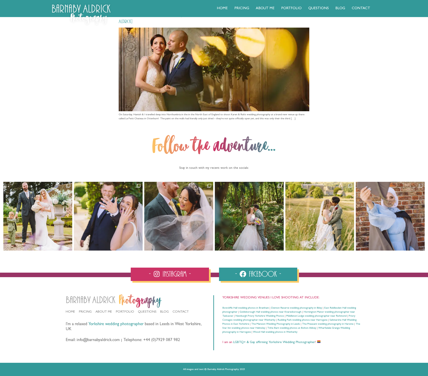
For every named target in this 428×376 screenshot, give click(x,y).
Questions (318, 8)
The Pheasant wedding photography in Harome (327, 324)
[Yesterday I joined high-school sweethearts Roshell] (249, 216)
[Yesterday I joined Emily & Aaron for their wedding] (37, 216)
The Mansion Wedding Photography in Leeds (275, 324)
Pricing (241, 8)
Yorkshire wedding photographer (116, 324)
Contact (361, 8)
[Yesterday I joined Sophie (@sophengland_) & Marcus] (108, 216)
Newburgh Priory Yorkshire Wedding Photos (259, 316)
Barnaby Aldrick (90, 300)
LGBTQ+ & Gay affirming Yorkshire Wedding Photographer (273, 342)
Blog (340, 8)
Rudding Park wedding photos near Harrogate (302, 320)
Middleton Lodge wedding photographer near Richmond (316, 316)
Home (222, 8)
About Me (265, 8)
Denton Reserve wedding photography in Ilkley (296, 308)
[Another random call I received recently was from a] (390, 216)
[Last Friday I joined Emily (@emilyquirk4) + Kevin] (319, 216)
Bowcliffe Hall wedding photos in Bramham (245, 308)
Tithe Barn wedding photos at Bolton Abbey (291, 328)
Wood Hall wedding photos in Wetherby (275, 332)
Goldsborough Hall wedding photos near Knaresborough (270, 312)
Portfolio (291, 8)
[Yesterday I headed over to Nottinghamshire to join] (178, 216)
